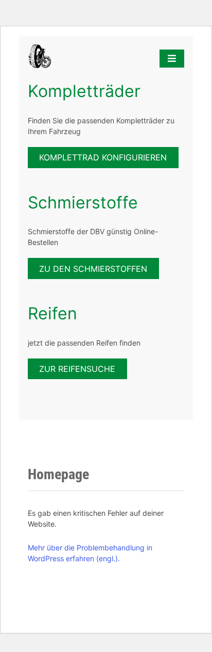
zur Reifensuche (77, 369)
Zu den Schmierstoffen (93, 269)
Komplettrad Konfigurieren (103, 157)
